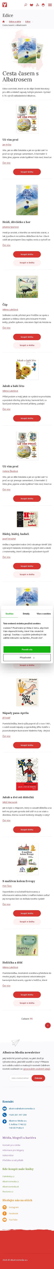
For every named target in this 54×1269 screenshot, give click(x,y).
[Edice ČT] (41, 1244)
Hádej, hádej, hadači (15, 534)
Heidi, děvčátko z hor (16, 222)
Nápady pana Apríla (15, 713)
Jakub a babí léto (13, 386)
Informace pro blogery (13, 1150)
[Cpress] (41, 1238)
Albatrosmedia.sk (10, 1186)
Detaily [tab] (26, 613)
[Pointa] (13, 1250)
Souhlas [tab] (10, 613)
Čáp (4, 304)
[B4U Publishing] (7, 1244)
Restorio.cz (7, 1191)
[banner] (5, 5)
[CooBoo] (7, 1238)
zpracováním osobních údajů (36, 1068)
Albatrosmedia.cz (10, 1181)
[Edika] (24, 1238)
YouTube (13, 1219)
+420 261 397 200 (18, 1114)
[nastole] (30, 1238)
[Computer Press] (35, 1238)
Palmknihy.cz (8, 1176)
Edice (27, 21)
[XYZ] (18, 1238)
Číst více (6, 162)
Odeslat (38, 1078)
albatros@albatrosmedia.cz (22, 1108)
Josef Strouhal (9, 538)
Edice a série (15, 21)
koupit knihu (27, 171)
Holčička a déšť (12, 962)
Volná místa (7, 1155)
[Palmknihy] (47, 1244)
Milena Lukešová (10, 309)
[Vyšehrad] (30, 1244)
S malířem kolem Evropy (18, 881)
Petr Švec (7, 885)
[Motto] (13, 1238)
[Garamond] (24, 1250)
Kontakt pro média (11, 1145)
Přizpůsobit (25, 657)
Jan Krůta (6, 144)
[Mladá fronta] (18, 1250)
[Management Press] (47, 1238)
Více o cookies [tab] (44, 613)
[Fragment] (13, 1244)
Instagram (14, 1207)
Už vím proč (10, 139)
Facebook (13, 1213)
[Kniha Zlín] (24, 1244)
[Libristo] (30, 1250)
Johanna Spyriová (10, 226)
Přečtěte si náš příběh (12, 1160)
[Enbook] (41, 1250)
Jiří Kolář (6, 717)
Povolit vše (27, 649)
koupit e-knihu (27, 262)
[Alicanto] (18, 1244)
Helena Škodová (10, 471)
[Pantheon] (7, 1250)
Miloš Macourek (9, 802)
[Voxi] (35, 1244)
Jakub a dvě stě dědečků (18, 797)
